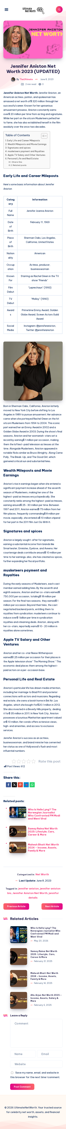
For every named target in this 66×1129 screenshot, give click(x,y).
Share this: (17, 162)
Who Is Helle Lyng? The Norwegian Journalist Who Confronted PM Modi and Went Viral (44, 814)
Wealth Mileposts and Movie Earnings (27, 144)
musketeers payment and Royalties (26, 151)
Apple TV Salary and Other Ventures (26, 155)
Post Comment (22, 1086)
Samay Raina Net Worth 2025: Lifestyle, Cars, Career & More (43, 831)
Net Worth (42, 874)
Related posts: (20, 165)
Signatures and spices (19, 147)
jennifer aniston (28, 888)
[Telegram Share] (26, 784)
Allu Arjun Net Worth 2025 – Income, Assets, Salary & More (46, 998)
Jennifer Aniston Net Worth (30, 893)
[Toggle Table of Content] (43, 136)
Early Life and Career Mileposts (23, 140)
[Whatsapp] (32, 784)
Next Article (52, 906)
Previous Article (16, 906)
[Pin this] (20, 784)
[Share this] (8, 784)
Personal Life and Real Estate (23, 158)
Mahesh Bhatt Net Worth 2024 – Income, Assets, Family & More (43, 847)
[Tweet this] (14, 784)
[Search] (59, 9)
